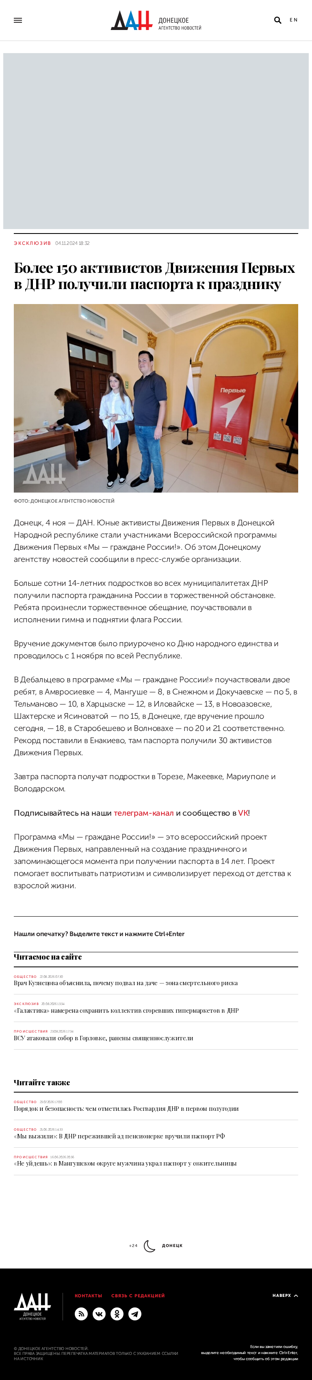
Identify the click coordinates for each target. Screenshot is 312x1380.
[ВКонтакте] (99, 1313)
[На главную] (155, 20)
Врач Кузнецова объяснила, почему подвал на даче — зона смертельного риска (126, 983)
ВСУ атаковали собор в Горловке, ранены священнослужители (103, 1038)
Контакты (89, 1296)
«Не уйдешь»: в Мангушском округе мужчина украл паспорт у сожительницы (125, 1163)
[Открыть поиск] (277, 20)
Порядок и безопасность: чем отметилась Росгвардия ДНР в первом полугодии (126, 1108)
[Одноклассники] (117, 1313)
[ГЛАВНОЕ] (134, 1313)
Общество (25, 977)
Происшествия (31, 1031)
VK (243, 813)
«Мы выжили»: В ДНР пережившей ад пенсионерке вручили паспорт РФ (119, 1136)
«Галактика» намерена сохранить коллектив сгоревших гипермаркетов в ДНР (126, 1010)
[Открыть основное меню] (17, 20)
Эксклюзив (32, 243)
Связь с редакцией (138, 1296)
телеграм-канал (144, 813)
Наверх (282, 1295)
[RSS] (81, 1313)
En (294, 20)
